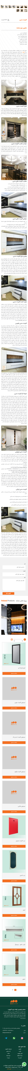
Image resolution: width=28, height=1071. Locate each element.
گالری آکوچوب (19, 1053)
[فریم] (14, 896)
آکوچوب (19, 1049)
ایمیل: (24, 571)
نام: (24, 564)
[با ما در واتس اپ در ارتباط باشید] (24, 1066)
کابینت (20, 1051)
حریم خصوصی (14, 1067)
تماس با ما (20, 1058)
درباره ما (8, 1058)
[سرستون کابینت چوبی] (14, 688)
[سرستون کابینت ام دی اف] (14, 723)
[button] (25, 639)
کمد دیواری (8, 1051)
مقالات (8, 1053)
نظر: (24, 577)
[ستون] (14, 965)
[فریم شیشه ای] (14, 654)
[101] (14, 619)
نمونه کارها (8, 1055)
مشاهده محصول (14, 673)
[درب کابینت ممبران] (14, 827)
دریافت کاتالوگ (19, 1055)
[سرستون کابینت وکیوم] (14, 757)
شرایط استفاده (8, 1067)
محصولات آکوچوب (8, 1049)
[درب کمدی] (14, 861)
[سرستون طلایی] (14, 792)
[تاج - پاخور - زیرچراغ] (14, 930)
